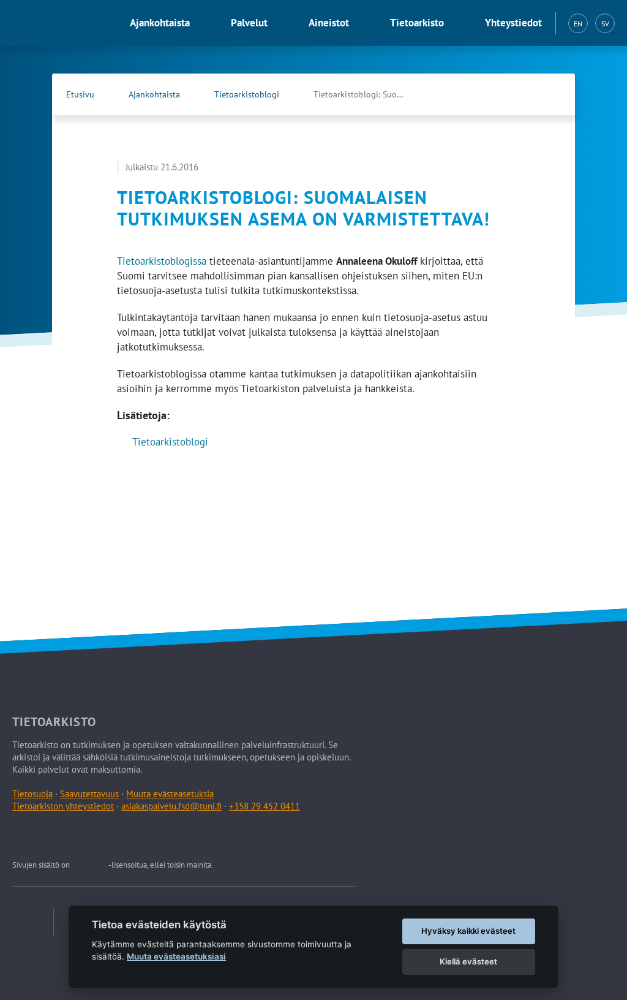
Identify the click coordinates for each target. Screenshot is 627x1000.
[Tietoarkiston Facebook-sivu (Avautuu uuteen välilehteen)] (523, 94)
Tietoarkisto (417, 22)
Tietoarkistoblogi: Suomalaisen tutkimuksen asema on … (372, 94)
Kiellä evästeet (468, 961)
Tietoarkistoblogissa (161, 261)
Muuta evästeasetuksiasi (176, 956)
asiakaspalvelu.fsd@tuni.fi (171, 806)
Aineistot (329, 22)
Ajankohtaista (160, 22)
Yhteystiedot (513, 22)
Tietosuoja (32, 794)
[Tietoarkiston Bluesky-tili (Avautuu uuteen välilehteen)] (109, 836)
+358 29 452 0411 (264, 806)
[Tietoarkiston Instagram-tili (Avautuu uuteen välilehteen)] (80, 836)
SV (605, 23)
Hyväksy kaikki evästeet (468, 931)
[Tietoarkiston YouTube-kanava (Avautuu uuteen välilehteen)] (137, 836)
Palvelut (249, 22)
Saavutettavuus (89, 794)
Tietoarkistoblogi (246, 94)
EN (578, 23)
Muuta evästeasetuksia (170, 793)
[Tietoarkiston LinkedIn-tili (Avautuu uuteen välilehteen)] (51, 836)
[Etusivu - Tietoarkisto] (58, 23)
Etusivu (80, 94)
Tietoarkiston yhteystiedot (63, 806)
